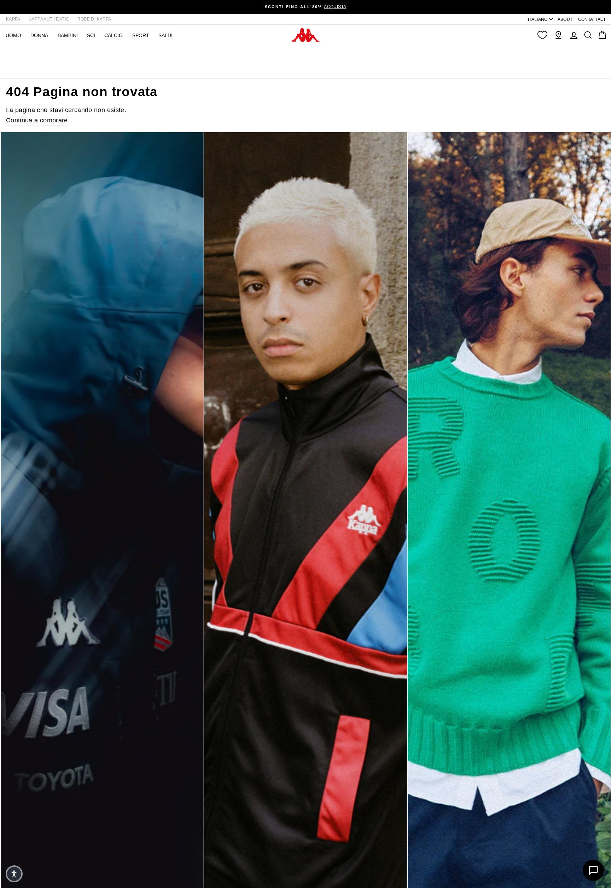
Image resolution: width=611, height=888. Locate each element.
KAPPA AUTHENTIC (49, 19)
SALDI (165, 35)
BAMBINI (68, 35)
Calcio (113, 35)
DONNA (39, 35)
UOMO (13, 35)
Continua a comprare (37, 120)
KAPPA (13, 19)
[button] (14, 873)
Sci (91, 35)
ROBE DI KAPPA (94, 19)
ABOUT (565, 19)
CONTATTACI (591, 19)
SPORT (140, 35)
